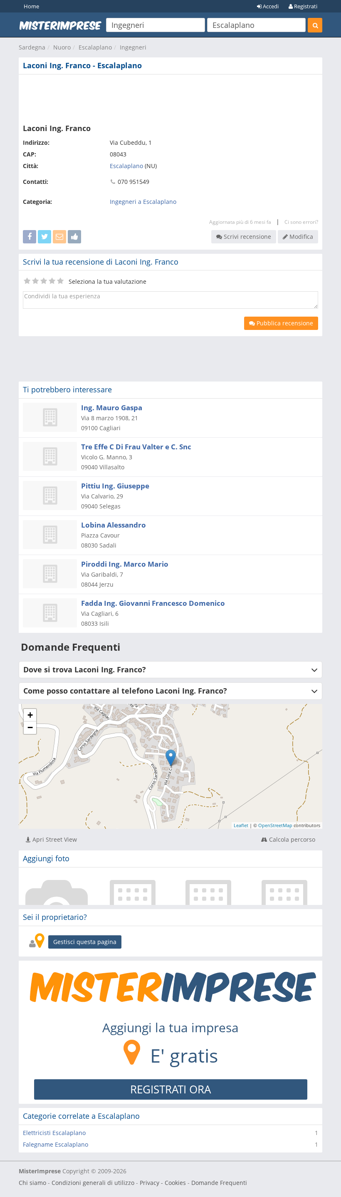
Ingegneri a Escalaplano (143, 202)
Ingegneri (133, 47)
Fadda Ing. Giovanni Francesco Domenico (153, 603)
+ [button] (30, 715)
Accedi (270, 6)
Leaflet (241, 825)
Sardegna (32, 47)
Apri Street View (54, 839)
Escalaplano (95, 47)
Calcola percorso (291, 839)
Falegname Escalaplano (55, 1144)
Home (31, 6)
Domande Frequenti (219, 1183)
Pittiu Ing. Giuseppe (115, 486)
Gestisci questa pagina (84, 942)
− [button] (30, 727)
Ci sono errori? (301, 222)
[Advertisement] (170, 97)
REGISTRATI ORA (170, 1089)
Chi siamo (32, 1183)
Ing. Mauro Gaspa (111, 407)
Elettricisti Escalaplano (54, 1133)
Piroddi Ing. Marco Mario (124, 564)
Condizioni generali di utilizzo (93, 1183)
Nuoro (62, 47)
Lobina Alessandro (113, 525)
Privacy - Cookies (163, 1183)
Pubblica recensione (284, 323)
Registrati (305, 6)
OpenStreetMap (275, 825)
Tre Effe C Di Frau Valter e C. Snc (136, 446)
